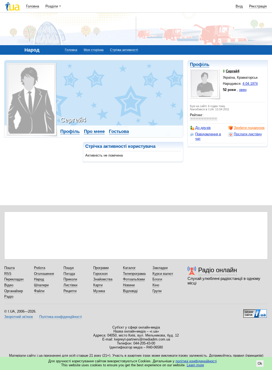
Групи (157, 291)
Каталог (129, 268)
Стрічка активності (124, 50)
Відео (8, 285)
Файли (39, 291)
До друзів (203, 128)
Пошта (9, 268)
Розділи (51, 6)
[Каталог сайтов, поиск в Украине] (255, 311)
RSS (7, 274)
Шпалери (41, 285)
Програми (101, 268)
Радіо (8, 296)
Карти (98, 285)
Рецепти (69, 291)
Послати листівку (248, 134)
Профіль (199, 64)
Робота (39, 268)
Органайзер (13, 291)
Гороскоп (100, 274)
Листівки (70, 285)
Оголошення (44, 274)
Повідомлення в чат (208, 136)
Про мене (94, 131)
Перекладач (14, 279)
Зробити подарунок (249, 128)
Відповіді (130, 291)
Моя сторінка (94, 50)
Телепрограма (134, 274)
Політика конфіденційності (60, 317)
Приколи (70, 279)
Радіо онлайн (217, 270)
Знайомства (102, 279)
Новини (129, 285)
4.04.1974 (250, 84)
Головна (32, 6)
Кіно (155, 285)
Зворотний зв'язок (18, 317)
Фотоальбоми (134, 279)
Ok (260, 363)
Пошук (68, 268)
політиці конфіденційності (196, 361)
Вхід (239, 6)
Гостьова (119, 131)
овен (242, 90)
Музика (99, 291)
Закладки (160, 268)
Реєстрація (258, 6)
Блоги (157, 279)
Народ (39, 279)
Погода (69, 274)
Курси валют (162, 274)
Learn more (195, 365)
